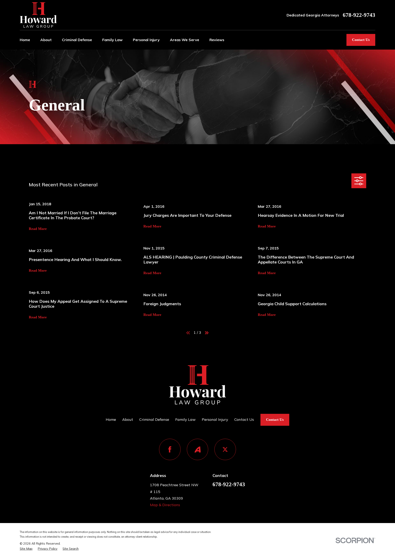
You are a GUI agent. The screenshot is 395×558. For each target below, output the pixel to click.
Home (111, 419)
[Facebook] (170, 449)
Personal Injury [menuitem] (146, 39)
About (127, 419)
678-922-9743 (359, 15)
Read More (38, 229)
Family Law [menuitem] (112, 39)
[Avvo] (197, 449)
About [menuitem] (46, 39)
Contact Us (361, 40)
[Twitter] (225, 449)
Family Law (185, 419)
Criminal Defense (154, 419)
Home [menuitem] (25, 39)
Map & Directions (165, 504)
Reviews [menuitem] (216, 39)
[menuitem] (26, 548)
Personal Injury (215, 419)
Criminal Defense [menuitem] (77, 39)
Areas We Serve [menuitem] (184, 39)
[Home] (38, 15)
